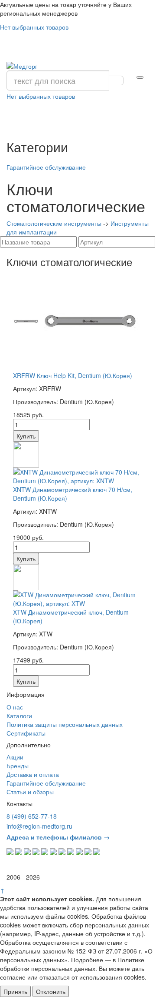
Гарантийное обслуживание (46, 167)
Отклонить (50, 991)
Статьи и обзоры (30, 791)
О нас (14, 707)
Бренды (17, 765)
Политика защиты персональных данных (64, 724)
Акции (14, 757)
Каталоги (19, 715)
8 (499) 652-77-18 (31, 816)
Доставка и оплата (32, 774)
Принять (15, 991)
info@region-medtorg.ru (39, 826)
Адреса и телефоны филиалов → (58, 837)
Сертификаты (26, 733)
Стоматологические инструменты (53, 223)
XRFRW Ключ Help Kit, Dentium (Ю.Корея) (72, 375)
